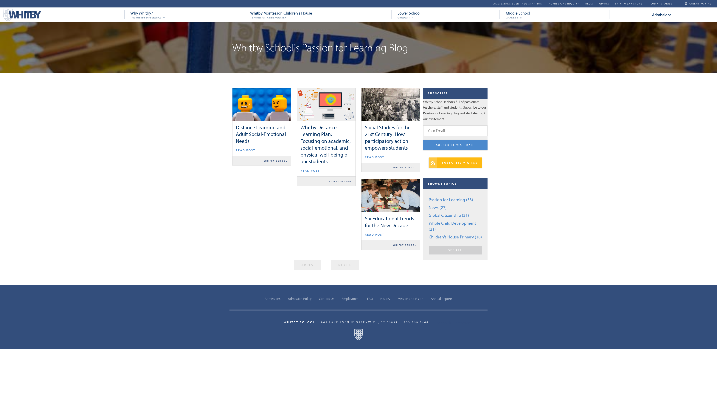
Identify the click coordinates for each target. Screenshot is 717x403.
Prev (308, 265)
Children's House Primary (455, 237)
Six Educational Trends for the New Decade (389, 221)
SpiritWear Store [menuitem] (628, 3)
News (438, 207)
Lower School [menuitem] (409, 14)
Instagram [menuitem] (463, 323)
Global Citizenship (449, 215)
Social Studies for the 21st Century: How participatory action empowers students (388, 137)
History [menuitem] (385, 298)
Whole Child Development (452, 226)
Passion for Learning (451, 199)
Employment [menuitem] (351, 298)
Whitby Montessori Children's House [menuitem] (281, 14)
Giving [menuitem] (604, 3)
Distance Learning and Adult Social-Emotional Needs (261, 134)
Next (344, 265)
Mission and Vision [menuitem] (410, 298)
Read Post (245, 150)
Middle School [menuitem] (518, 14)
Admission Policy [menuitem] (299, 298)
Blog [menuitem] (589, 3)
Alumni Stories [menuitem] (660, 3)
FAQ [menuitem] (370, 298)
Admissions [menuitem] (661, 14)
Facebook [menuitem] (442, 323)
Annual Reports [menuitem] (441, 298)
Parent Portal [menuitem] (700, 3)
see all (455, 250)
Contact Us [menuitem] (326, 298)
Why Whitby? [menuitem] (145, 14)
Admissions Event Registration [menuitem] (517, 3)
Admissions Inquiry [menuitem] (564, 3)
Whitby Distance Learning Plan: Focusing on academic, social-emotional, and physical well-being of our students (325, 144)
